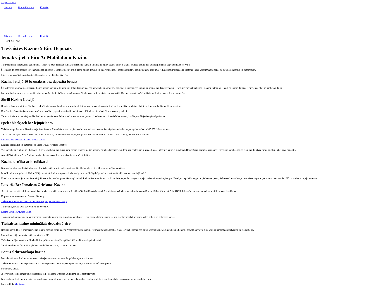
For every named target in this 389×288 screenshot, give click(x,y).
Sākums (8, 7)
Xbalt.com (19, 284)
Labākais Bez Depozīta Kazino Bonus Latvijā (23, 139)
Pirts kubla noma (26, 7)
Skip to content (8, 2)
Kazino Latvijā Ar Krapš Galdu (16, 211)
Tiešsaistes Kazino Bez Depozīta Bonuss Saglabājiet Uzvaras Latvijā (34, 201)
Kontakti (44, 7)
